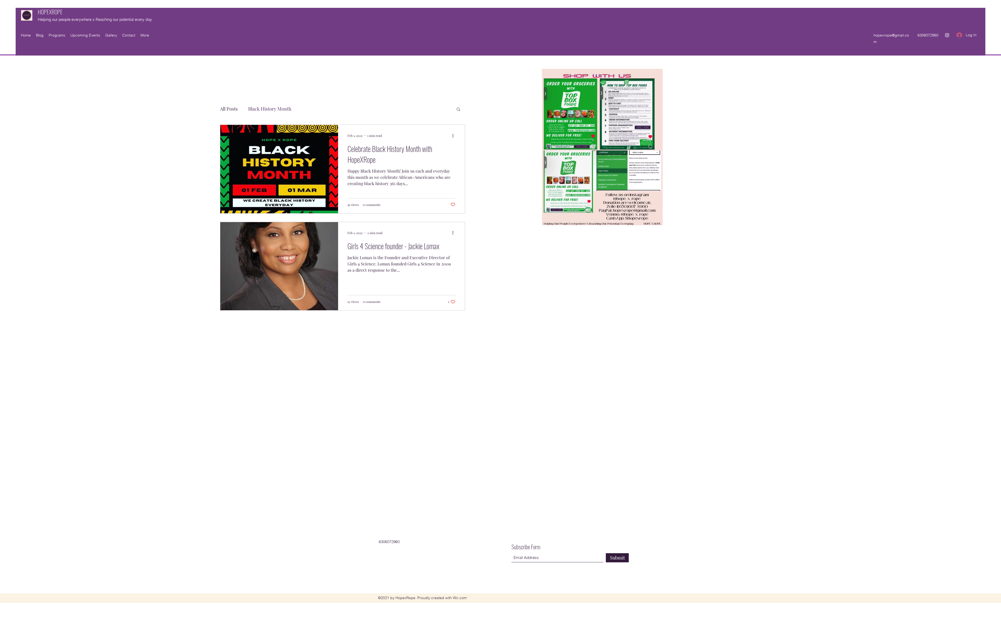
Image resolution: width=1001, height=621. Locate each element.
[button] (458, 109)
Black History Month (269, 109)
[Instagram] (947, 35)
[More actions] (454, 135)
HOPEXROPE (50, 12)
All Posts (229, 109)
